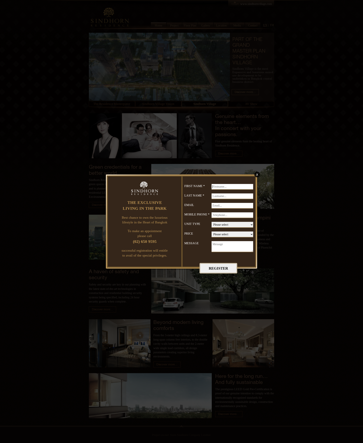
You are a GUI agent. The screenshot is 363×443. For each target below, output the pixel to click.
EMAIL (189, 205)
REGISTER (218, 268)
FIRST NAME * (194, 186)
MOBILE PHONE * (196, 214)
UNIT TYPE (192, 223)
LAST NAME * (194, 195)
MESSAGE (191, 243)
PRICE (188, 233)
